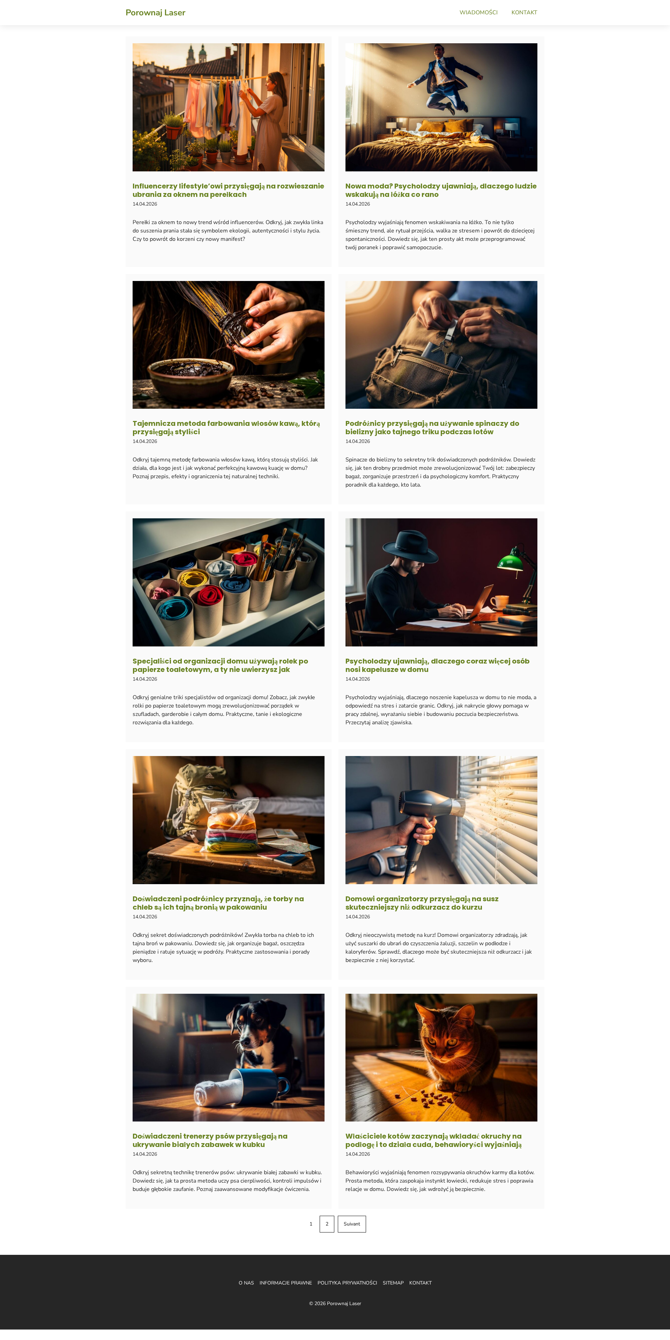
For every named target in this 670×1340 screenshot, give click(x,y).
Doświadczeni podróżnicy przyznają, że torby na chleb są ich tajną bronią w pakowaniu (218, 903)
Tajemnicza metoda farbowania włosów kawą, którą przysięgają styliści (226, 428)
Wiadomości (479, 12)
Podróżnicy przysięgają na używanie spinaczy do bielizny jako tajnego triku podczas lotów (432, 428)
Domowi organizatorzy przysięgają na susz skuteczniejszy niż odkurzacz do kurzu (422, 903)
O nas (246, 1283)
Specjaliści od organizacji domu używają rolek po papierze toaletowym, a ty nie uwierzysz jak (220, 665)
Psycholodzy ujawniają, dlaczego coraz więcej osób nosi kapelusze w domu (437, 665)
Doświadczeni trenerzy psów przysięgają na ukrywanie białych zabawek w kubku (210, 1140)
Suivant (352, 1224)
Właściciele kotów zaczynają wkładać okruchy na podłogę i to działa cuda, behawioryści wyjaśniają (433, 1140)
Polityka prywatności (347, 1283)
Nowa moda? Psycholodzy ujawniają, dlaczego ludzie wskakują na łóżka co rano (441, 190)
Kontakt (524, 12)
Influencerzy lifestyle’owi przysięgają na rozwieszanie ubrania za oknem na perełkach (228, 190)
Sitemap (393, 1283)
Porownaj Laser (155, 12)
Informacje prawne (286, 1283)
